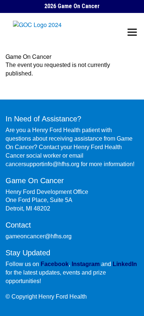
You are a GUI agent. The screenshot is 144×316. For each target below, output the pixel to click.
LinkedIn (125, 264)
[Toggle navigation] (132, 32)
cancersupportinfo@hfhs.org (42, 164)
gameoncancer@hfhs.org (39, 236)
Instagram (86, 264)
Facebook (55, 264)
